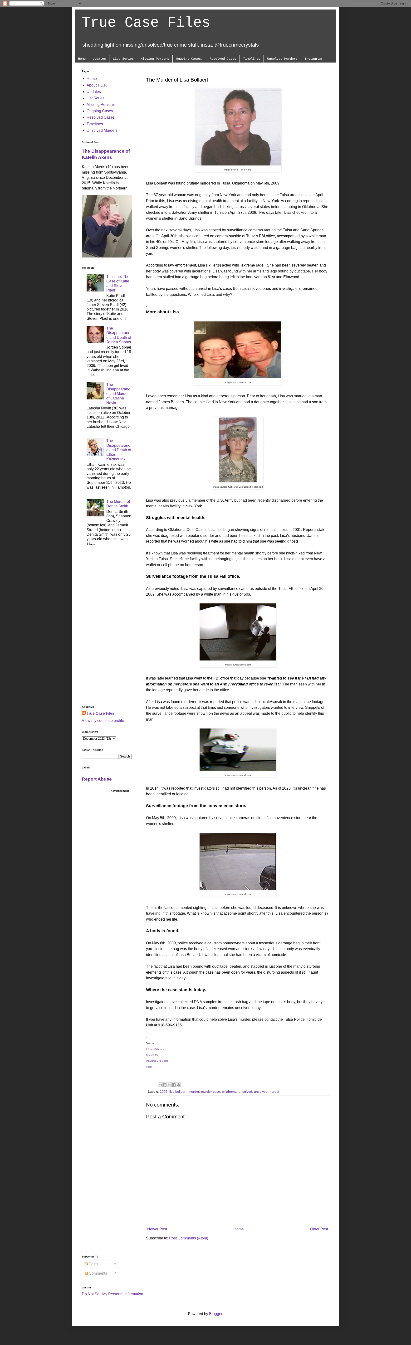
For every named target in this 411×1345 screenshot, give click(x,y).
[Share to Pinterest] (178, 1085)
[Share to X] (169, 1085)
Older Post (319, 1229)
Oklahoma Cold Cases (157, 1061)
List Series (123, 59)
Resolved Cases (223, 59)
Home (82, 59)
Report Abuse (97, 779)
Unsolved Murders (282, 59)
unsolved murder (266, 1091)
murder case (210, 1091)
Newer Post (157, 1229)
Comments (97, 1273)
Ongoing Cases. (189, 59)
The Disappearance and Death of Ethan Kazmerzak (118, 450)
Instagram (313, 59)
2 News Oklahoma (155, 1049)
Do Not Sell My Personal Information (112, 1294)
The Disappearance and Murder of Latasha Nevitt (118, 394)
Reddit (149, 1067)
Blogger (215, 1314)
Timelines (251, 59)
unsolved (245, 1091)
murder (193, 1091)
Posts (93, 1264)
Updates (99, 59)
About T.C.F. (97, 85)
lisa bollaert (177, 1091)
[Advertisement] (107, 627)
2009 (163, 1091)
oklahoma (229, 1091)
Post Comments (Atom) (188, 1238)
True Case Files (146, 23)
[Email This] (160, 1085)
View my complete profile (103, 721)
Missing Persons (155, 59)
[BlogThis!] (164, 1085)
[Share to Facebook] (173, 1085)
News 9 (150, 1055)
